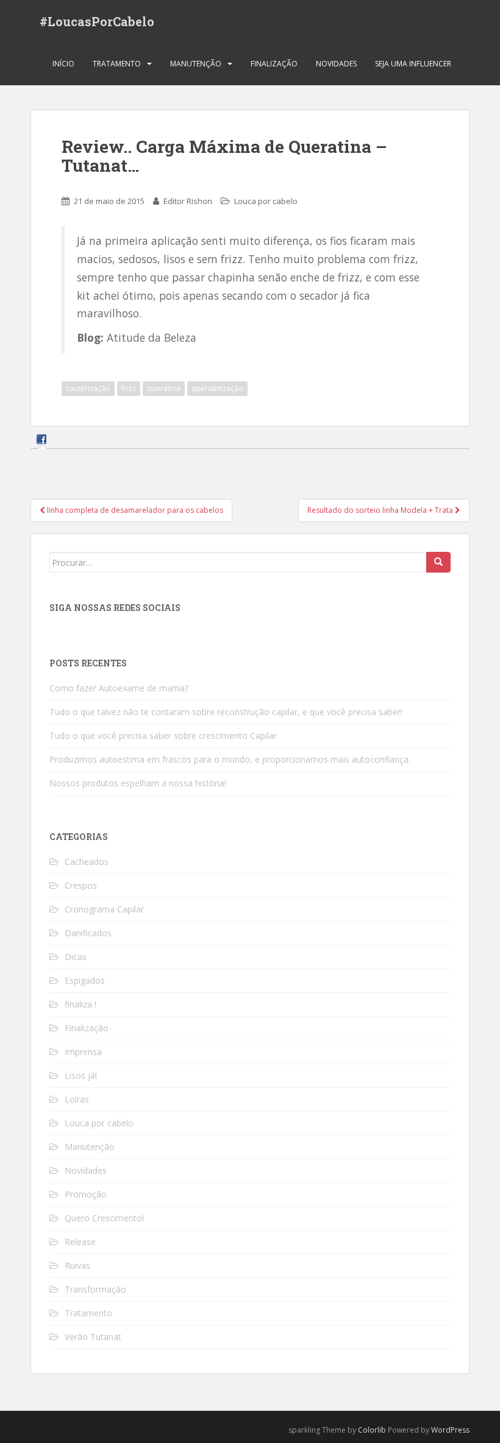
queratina (163, 388)
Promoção (86, 1194)
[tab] (43, 439)
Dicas (76, 956)
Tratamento (117, 63)
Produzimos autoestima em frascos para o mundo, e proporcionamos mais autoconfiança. (229, 759)
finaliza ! (80, 1004)
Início (63, 63)
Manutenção (195, 63)
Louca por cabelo (266, 201)
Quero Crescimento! (104, 1218)
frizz (128, 388)
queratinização (217, 388)
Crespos (81, 885)
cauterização (88, 388)
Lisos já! (81, 1075)
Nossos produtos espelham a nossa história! (137, 783)
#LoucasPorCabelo (97, 21)
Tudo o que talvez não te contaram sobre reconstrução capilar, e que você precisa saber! (225, 712)
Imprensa (83, 1051)
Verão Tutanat (93, 1336)
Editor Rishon (187, 201)
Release (80, 1241)
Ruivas (77, 1265)
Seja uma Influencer (413, 63)
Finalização (274, 63)
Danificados (88, 933)
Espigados (85, 980)
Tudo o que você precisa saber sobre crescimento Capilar (163, 735)
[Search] (438, 562)
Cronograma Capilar (104, 909)
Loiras (77, 1099)
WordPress (450, 1430)
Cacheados (87, 861)
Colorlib (372, 1430)
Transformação (95, 1289)
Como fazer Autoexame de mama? (118, 688)
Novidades (336, 63)
